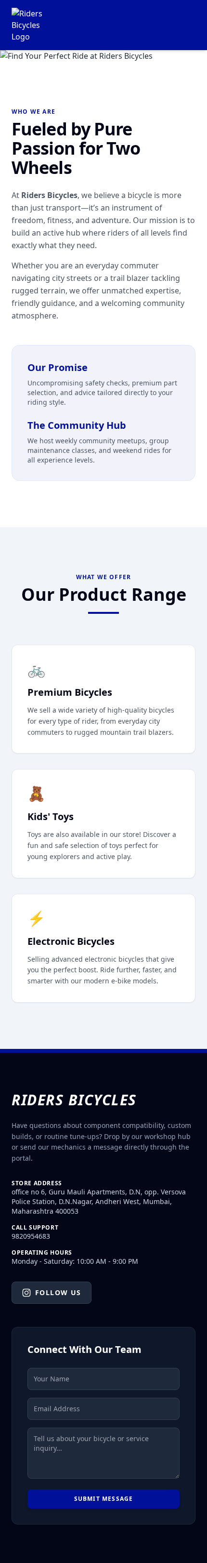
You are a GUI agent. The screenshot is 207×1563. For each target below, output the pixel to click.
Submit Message (103, 1499)
